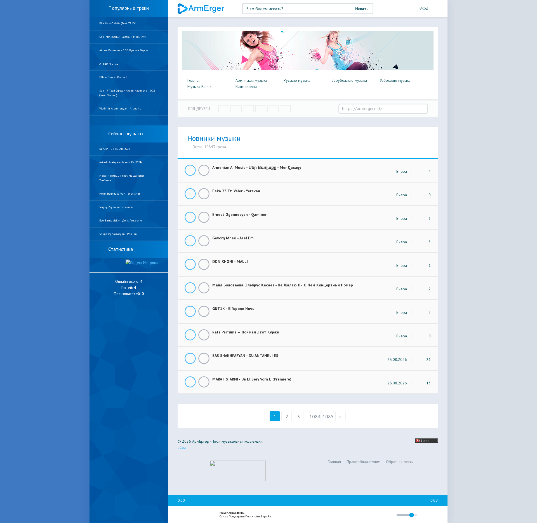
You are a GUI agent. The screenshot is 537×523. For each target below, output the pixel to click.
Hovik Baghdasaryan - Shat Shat (119, 193)
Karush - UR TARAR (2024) (115, 149)
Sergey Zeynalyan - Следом (116, 207)
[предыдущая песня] (181, 515)
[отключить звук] (390, 515)
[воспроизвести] (193, 515)
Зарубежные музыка (349, 80)
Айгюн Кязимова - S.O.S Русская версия (124, 50)
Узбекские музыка (395, 80)
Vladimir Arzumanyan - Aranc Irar (121, 108)
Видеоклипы (246, 86)
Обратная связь (399, 461)
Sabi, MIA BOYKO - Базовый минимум (122, 37)
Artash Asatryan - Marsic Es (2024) (120, 162)
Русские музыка (297, 80)
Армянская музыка (251, 80)
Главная (194, 80)
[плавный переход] (355, 516)
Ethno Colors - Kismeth (113, 77)
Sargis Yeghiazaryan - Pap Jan (118, 234)
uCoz (182, 447)
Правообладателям (363, 461)
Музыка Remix (199, 86)
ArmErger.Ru (201, 8)
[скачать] (203, 170)
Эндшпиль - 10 (108, 64)
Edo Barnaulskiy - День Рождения (121, 220)
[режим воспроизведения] (368, 516)
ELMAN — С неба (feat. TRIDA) (117, 23)
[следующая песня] (205, 515)
